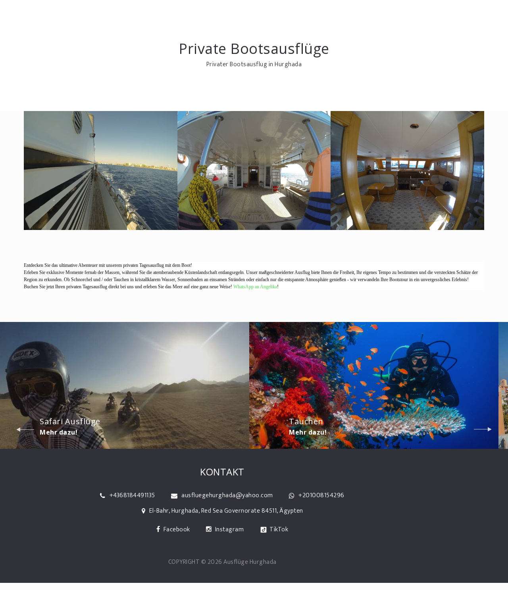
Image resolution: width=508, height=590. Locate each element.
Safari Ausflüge (70, 421)
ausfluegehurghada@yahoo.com (227, 495)
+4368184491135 (132, 495)
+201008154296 (321, 495)
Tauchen (306, 421)
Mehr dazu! (58, 432)
